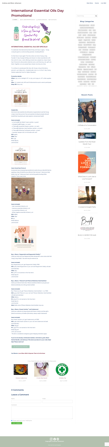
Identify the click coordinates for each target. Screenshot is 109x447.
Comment (14, 405)
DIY (95, 69)
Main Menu (90, 3)
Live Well (103, 3)
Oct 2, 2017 (22, 381)
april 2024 (88, 37)
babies (93, 40)
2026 (95, 32)
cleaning (91, 52)
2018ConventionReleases (87, 27)
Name (13, 398)
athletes (94, 37)
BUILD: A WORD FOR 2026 (87, 235)
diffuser (93, 67)
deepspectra (82, 67)
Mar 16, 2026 (87, 210)
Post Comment (17, 423)
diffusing (79, 69)
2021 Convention (82, 30)
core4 (82, 62)
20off (80, 35)
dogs (79, 71)
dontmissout (85, 71)
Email (44, 398)
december (91, 64)
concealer (93, 57)
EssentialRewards (91, 76)
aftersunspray (91, 35)
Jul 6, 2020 (42, 381)
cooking (93, 59)
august (80, 40)
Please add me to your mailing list (22, 420)
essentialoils (81, 76)
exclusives (86, 81)
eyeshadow (83, 84)
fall (93, 84)
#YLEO (92, 25)
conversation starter (83, 59)
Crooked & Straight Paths (87, 207)
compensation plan (83, 57)
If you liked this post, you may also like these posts (42, 361)
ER (95, 74)
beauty (80, 45)
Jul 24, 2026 (87, 128)
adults (84, 35)
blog (94, 45)
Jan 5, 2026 (87, 238)
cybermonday (83, 64)
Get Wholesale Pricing (21, 346)
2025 (90, 32)
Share (15, 19)
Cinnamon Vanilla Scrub (21, 378)
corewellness (89, 62)
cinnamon (92, 49)
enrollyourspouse (82, 74)
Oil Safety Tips (62, 378)
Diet (88, 67)
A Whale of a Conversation (87, 125)
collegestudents (87, 54)
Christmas (85, 49)
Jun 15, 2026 (87, 182)
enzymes (90, 74)
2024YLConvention (83, 32)
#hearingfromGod (84, 25)
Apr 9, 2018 (63, 381)
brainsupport (91, 47)
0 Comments (53, 19)
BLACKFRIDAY (87, 45)
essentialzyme (81, 79)
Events (97, 3)
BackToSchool (91, 42)
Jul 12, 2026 (87, 147)
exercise (93, 81)
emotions (93, 71)
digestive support (88, 69)
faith (89, 84)
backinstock (82, 42)
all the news (80, 37)
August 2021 (87, 40)
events (80, 81)
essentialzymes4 (91, 79)
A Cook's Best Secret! (42, 378)
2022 (90, 30)
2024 (94, 30)
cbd (80, 49)
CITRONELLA (83, 52)
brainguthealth (83, 47)
